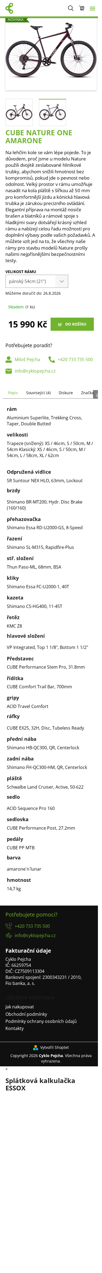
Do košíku (75, 324)
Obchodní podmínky (26, 1014)
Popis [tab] (13, 392)
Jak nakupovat (19, 1007)
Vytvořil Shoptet (54, 1047)
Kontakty (14, 1028)
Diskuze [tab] (66, 392)
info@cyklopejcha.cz (35, 371)
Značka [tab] (87, 392)
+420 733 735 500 (75, 359)
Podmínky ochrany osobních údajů (41, 1021)
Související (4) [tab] (38, 392)
